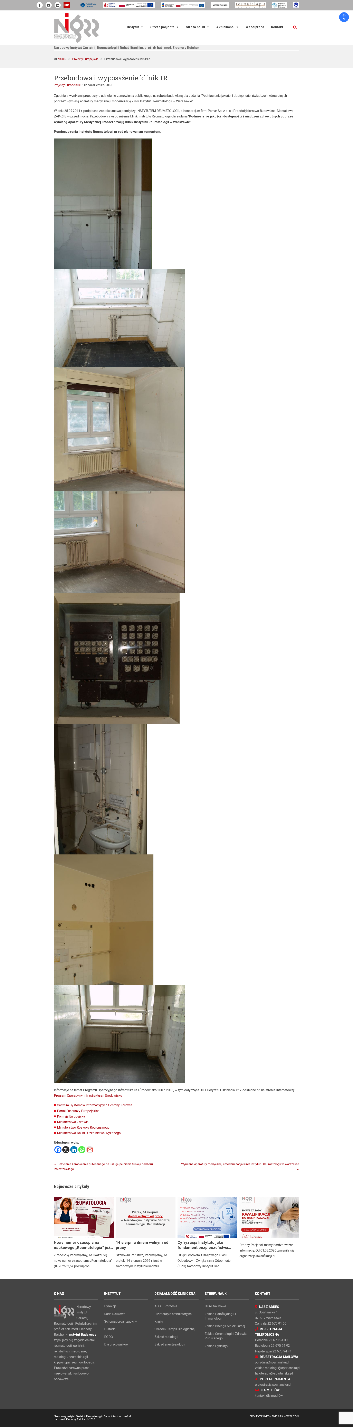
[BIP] (67, 5)
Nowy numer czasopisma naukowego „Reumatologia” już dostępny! (82, 1247)
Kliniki (158, 1321)
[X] (65, 1149)
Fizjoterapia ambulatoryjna (173, 1314)
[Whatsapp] (81, 1149)
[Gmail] (89, 1149)
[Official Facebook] (40, 5)
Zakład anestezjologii (169, 1344)
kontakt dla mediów (269, 1396)
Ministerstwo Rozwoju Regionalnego (83, 1127)
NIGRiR (62, 59)
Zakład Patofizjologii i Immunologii (220, 1316)
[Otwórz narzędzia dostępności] (344, 17)
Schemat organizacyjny (120, 1321)
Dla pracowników (116, 1344)
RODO (108, 1337)
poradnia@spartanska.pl (272, 1362)
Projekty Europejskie (85, 59)
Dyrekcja (110, 1306)
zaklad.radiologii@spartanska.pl (277, 1368)
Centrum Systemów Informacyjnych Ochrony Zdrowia (94, 1105)
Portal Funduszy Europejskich (78, 1111)
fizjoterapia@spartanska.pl (274, 1373)
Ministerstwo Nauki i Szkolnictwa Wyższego (89, 1133)
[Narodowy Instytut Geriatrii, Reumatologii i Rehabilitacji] (76, 28)
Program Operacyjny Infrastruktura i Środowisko (88, 1096)
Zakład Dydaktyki (217, 1346)
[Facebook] (57, 1149)
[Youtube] (49, 5)
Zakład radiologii (166, 1337)
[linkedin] (58, 5)
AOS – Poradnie (165, 1306)
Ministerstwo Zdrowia (72, 1122)
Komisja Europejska (71, 1116)
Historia (109, 1329)
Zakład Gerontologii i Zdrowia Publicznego (226, 1336)
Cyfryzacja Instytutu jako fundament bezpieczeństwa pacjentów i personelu (203, 1247)
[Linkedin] (73, 1149)
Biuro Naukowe (215, 1306)
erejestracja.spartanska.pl (273, 1385)
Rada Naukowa (114, 1314)
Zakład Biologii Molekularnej (225, 1326)
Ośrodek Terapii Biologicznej (174, 1329)
